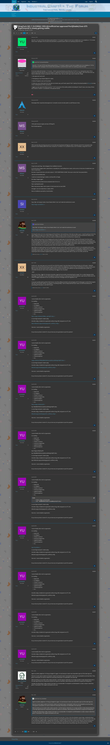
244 (27, 33)
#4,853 (94, 430)
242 (21, 33)
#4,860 (94, 695)
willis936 (41, 254)
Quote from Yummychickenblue (41, 62)
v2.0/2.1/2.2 (34, 19)
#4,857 (94, 612)
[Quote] (94, 53)
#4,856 (94, 571)
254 (32, 33)
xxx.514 (41, 287)
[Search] (96, 1)
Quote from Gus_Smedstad (40, 698)
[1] (34, 500)
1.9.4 (68, 19)
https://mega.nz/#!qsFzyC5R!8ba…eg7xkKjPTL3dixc (43, 316)
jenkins (60, 18)
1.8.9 (65, 19)
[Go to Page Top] (108, 743)
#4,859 (94, 671)
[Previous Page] (14, 33)
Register (91, 1)
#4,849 (94, 262)
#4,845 (94, 142)
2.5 (41, 19)
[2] (34, 501)
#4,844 (94, 121)
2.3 (38, 19)
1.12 (77, 19)
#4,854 (94, 477)
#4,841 (94, 37)
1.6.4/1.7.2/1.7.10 (59, 19)
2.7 (45, 19)
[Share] (96, 33)
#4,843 (94, 100)
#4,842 (94, 58)
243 (24, 33)
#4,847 (94, 199)
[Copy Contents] (94, 498)
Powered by (55, 743)
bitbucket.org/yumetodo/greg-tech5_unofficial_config (43, 367)
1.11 (74, 19)
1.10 (71, 19)
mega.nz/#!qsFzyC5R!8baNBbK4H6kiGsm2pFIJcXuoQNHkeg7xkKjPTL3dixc (48, 360)
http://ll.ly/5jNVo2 (35, 547)
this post (90, 83)
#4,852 (94, 384)
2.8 (48, 19)
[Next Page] (35, 33)
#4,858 (94, 649)
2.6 (43, 19)
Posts (17, 51)
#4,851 (94, 340)
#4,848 (94, 220)
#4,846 (94, 163)
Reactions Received (19, 72)
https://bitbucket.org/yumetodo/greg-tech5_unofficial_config (45, 323)
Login (86, 1)
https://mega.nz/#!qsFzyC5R (38, 404)
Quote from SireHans (39, 224)
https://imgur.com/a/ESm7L (38, 204)
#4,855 (94, 526)
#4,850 (94, 296)
